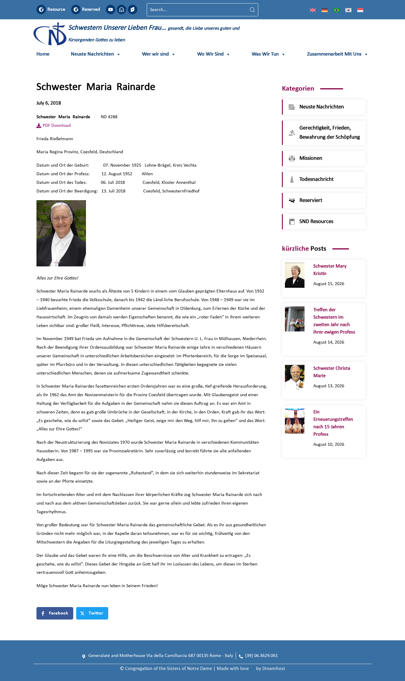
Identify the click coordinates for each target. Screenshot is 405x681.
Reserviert (310, 200)
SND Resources (316, 222)
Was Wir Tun (265, 54)
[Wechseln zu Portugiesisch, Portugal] (336, 10)
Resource (56, 9)
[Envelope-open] (121, 9)
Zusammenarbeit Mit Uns (334, 54)
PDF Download (57, 125)
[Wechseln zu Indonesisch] (360, 10)
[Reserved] (76, 9)
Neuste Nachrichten (92, 54)
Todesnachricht (316, 179)
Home (43, 54)
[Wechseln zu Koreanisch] (348, 10)
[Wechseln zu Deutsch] (325, 10)
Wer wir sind (155, 54)
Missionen (310, 158)
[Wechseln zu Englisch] (313, 10)
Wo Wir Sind (210, 54)
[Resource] (41, 9)
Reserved (91, 9)
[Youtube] (110, 9)
